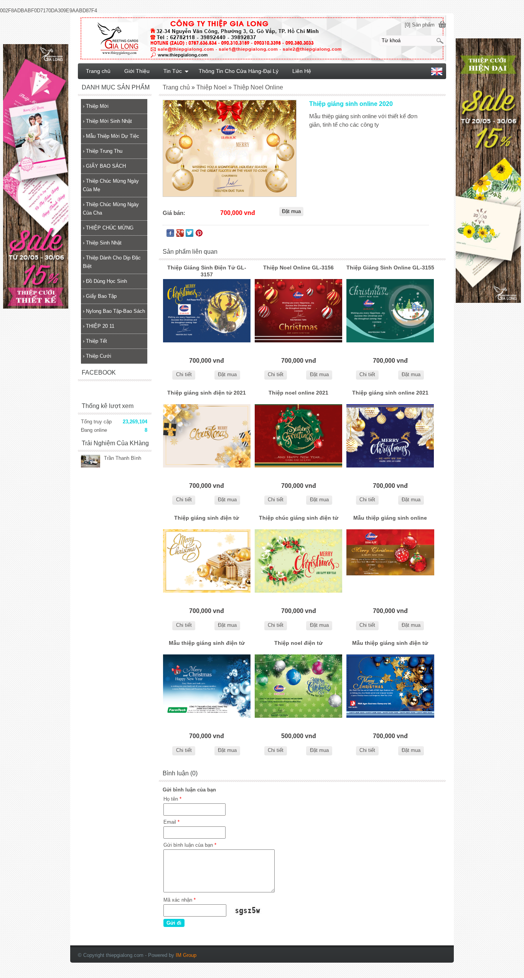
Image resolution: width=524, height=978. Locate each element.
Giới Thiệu (137, 71)
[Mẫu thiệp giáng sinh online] (390, 561)
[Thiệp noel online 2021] (298, 436)
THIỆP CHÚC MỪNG (108, 228)
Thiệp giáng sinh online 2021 (390, 393)
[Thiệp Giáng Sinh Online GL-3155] (390, 310)
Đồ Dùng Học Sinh (105, 281)
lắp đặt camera (446, 943)
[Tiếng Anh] (436, 73)
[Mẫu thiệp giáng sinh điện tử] (206, 686)
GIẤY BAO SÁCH (104, 166)
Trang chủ (98, 71)
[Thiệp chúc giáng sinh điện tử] (298, 561)
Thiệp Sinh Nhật (102, 243)
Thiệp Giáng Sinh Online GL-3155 (390, 267)
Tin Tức (172, 71)
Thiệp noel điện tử (298, 643)
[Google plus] (180, 234)
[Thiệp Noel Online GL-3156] (298, 310)
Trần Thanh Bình (122, 458)
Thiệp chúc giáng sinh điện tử (298, 518)
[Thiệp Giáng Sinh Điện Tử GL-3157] (206, 310)
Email (171, 822)
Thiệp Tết (95, 341)
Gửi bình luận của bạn (189, 845)
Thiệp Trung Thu (102, 151)
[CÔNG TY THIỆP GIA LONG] (262, 38)
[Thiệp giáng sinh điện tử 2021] (206, 436)
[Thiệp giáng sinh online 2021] (390, 436)
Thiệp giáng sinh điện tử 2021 (206, 393)
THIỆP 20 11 (98, 326)
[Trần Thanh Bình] (90, 462)
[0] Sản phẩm (420, 25)
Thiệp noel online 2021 (298, 393)
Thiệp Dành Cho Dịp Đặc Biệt (112, 262)
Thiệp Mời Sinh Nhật (107, 121)
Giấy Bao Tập (100, 296)
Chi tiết (184, 374)
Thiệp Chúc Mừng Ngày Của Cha (111, 209)
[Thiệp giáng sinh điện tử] (206, 561)
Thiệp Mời (96, 106)
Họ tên (172, 799)
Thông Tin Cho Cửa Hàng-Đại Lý (238, 71)
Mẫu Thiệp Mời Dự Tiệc (111, 136)
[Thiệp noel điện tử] (298, 686)
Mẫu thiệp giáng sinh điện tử (207, 643)
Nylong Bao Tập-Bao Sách (114, 311)
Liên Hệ (301, 71)
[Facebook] (170, 234)
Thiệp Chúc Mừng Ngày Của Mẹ (111, 185)
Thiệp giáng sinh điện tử (206, 518)
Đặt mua (227, 374)
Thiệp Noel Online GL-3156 (298, 267)
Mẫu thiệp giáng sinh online (390, 518)
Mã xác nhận (179, 900)
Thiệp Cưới (97, 356)
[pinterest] (199, 234)
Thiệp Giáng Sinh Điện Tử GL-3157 (206, 271)
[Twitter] (189, 234)
